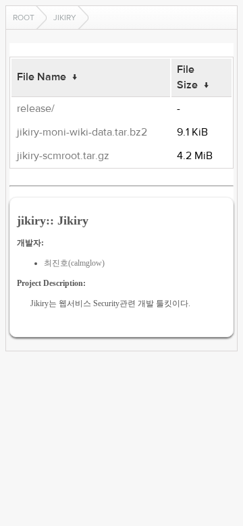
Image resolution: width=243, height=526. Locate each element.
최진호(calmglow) (74, 263)
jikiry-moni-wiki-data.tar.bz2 (82, 132)
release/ (36, 108)
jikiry (64, 17)
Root (23, 17)
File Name (41, 77)
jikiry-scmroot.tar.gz (63, 156)
